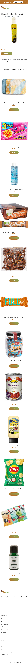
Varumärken (4, 634)
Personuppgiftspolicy (6, 652)
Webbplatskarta (5, 654)
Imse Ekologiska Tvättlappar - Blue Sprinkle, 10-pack (14, 103)
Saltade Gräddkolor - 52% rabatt (14, 360)
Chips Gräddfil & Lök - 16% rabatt (14, 488)
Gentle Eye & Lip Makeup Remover (14, 189)
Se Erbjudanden (18, 2)
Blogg (2, 644)
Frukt (2, 621)
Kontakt (3, 646)
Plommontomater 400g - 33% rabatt (14, 403)
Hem (2, 16)
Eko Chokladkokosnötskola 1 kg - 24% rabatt (14, 275)
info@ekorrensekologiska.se (8, 610)
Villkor (2, 649)
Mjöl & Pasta (4, 627)
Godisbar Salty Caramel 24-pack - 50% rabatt (14, 232)
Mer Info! (6, 53)
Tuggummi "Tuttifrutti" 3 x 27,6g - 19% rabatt (14, 147)
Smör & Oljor (4, 632)
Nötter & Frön (4, 629)
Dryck (2, 619)
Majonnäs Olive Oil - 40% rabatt (14, 445)
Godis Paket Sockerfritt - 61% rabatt (14, 531)
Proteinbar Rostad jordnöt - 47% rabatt (14, 317)
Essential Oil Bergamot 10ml (14, 573)
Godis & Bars (4, 624)
